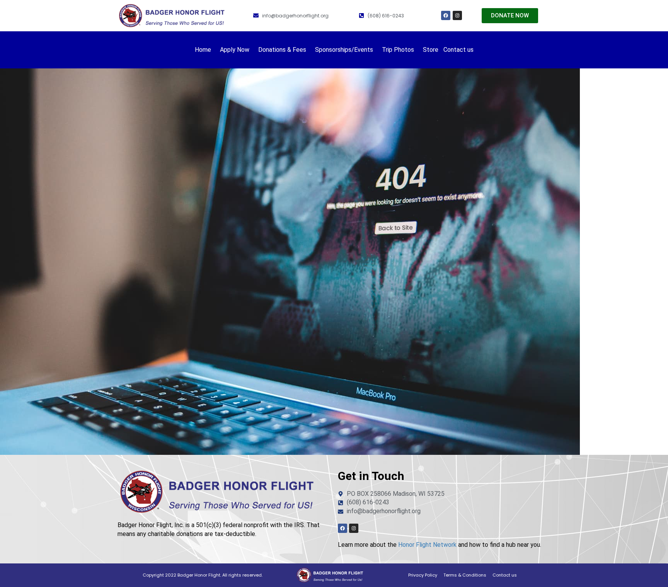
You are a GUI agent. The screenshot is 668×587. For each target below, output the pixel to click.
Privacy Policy (422, 575)
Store (430, 49)
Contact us (458, 49)
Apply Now (234, 49)
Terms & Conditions (464, 575)
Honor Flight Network (427, 544)
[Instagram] (457, 15)
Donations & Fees (282, 49)
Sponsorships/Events (344, 49)
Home (203, 49)
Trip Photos (398, 49)
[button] (205, 50)
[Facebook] (445, 15)
